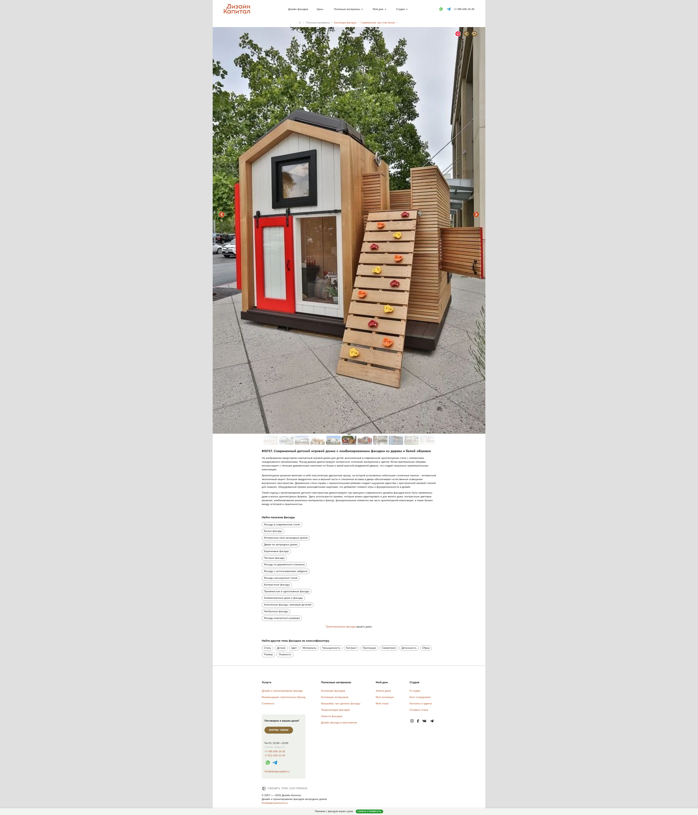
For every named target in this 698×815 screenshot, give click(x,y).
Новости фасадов (331, 716)
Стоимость (268, 703)
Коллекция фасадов (333, 690)
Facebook (418, 721)
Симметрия (389, 647)
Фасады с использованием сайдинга (286, 571)
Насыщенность (331, 647)
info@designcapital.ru (276, 771)
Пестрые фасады (274, 557)
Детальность (409, 647)
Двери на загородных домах (281, 544)
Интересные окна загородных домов (286, 537)
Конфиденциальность (275, 802)
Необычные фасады (276, 611)
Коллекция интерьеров (334, 697)
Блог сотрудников (420, 697)
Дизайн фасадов (298, 9)
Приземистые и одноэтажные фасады (286, 591)
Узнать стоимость (369, 811)
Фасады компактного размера (282, 618)
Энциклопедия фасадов (335, 709)
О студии (415, 690)
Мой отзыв (382, 703)
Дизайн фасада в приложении (339, 722)
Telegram (432, 721)
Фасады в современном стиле (282, 524)
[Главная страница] (238, 12)
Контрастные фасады (277, 584)
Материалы (309, 647)
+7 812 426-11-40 (274, 755)
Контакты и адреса (421, 703)
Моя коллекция (385, 697)
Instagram (412, 721)
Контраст (351, 647)
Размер (268, 654)
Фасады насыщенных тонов (280, 577)
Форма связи (278, 730)
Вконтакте (424, 721)
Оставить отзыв (419, 709)
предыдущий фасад (221, 214)
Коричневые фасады (276, 551)
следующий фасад (476, 214)
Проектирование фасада (341, 626)
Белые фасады (273, 531)
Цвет (294, 647)
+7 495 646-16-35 (464, 9)
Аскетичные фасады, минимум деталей (287, 604)
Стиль (267, 647)
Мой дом (378, 9)
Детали (281, 647)
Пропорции (369, 647)
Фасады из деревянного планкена (284, 564)
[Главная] (300, 22)
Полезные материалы (347, 9)
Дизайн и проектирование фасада (282, 690)
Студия (400, 9)
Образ (426, 647)
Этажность (285, 654)
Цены (320, 9)
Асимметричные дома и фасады (283, 597)
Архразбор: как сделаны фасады (340, 703)
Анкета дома (383, 690)
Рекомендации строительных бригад (283, 697)
